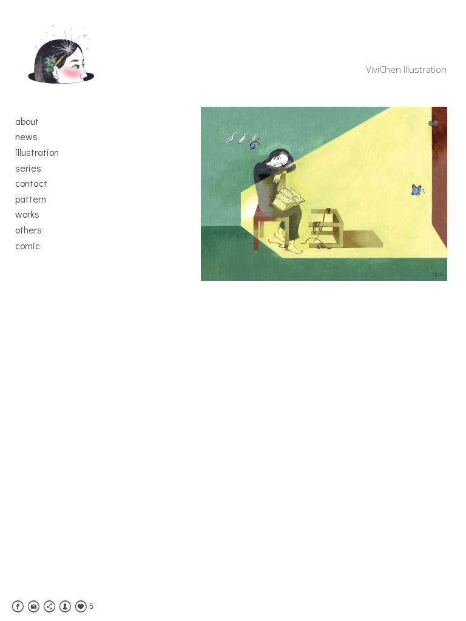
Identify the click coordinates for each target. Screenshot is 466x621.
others (28, 229)
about (27, 121)
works (27, 213)
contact (31, 182)
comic (27, 245)
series (28, 167)
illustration (37, 152)
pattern (30, 198)
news (26, 136)
